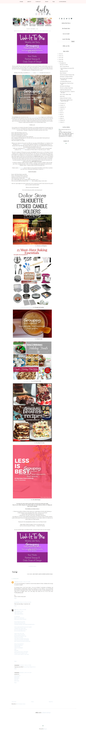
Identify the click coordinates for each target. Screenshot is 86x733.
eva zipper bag (17, 616)
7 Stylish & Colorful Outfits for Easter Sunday (48, 25)
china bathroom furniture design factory (21, 638)
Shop (46, 1)
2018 (60, 55)
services (26, 178)
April (61, 116)
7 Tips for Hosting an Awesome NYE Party (67, 69)
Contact (38, 1)
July (61, 110)
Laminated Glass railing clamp (20, 628)
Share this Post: (14, 571)
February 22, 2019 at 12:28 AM (25, 602)
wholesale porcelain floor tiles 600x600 (21, 640)
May (61, 114)
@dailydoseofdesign (46, 712)
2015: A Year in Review (64, 66)
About (29, 1)
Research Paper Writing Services (30, 666)
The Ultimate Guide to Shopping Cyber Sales (25, 25)
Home (21, 1)
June (61, 112)
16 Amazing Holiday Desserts (65, 81)
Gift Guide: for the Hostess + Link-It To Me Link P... (67, 92)
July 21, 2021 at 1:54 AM (21, 609)
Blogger (45, 728)
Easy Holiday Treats (27, 381)
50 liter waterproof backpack (19, 634)
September (62, 107)
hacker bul (16, 679)
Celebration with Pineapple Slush (28, 338)
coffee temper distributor (18, 613)
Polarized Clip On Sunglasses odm (20, 653)
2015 (60, 61)
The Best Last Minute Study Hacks (66, 88)
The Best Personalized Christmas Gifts (67, 74)
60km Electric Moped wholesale (20, 619)
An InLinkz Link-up (32, 566)
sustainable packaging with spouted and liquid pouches (24, 624)
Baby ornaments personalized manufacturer (22, 641)
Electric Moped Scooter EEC (19, 621)
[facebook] (60, 19)
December (62, 63)
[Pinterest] (62, 19)
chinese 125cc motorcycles (19, 617)
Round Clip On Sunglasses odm (20, 636)
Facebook (23, 149)
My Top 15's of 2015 (64, 64)
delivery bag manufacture (19, 643)
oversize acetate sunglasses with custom (21, 654)
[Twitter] (67, 19)
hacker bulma (16, 676)
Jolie (15, 609)
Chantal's (30, 180)
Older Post (51, 701)
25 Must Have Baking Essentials (27, 307)
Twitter (26, 148)
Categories (62, 1)
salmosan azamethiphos (18, 647)
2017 (60, 57)
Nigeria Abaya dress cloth (19, 633)
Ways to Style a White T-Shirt (65, 94)
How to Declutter (27, 499)
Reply (15, 598)
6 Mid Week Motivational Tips (65, 89)
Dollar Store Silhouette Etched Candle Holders (26, 245)
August (61, 108)
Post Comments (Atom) (21, 703)
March (61, 118)
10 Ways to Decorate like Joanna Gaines (40, 25)
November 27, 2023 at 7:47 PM (25, 665)
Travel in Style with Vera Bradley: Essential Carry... (66, 79)
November (62, 103)
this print (31, 72)
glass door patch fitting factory (20, 630)
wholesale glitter (17, 646)
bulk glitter (16, 650)
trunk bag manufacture (18, 645)
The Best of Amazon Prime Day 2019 (16, 25)
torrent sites (16, 602)
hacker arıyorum (17, 675)
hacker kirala (16, 680)
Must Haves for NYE (64, 71)
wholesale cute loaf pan (18, 637)
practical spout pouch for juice (19, 623)
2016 (60, 59)
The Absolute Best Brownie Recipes (27, 442)
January (61, 122)
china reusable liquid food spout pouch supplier (23, 627)
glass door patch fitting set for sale (20, 629)
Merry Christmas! (63, 73)
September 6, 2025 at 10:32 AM (25, 672)
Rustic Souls (62, 96)
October (61, 105)
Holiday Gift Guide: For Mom (65, 98)
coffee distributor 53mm (18, 611)
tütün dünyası (16, 678)
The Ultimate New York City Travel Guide (66, 84)
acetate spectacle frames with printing (21, 651)
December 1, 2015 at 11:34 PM (24, 581)
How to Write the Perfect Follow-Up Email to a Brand (32, 25)
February (62, 120)
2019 (60, 53)
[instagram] (65, 19)
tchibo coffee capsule (18, 612)
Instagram (38, 72)
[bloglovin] (72, 19)
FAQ (54, 1)
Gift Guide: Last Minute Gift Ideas (66, 76)
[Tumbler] (70, 19)
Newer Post (14, 701)
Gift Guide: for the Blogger (65, 86)
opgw (15, 649)
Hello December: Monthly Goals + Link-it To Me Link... (66, 100)
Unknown (16, 581)
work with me (21, 167)
